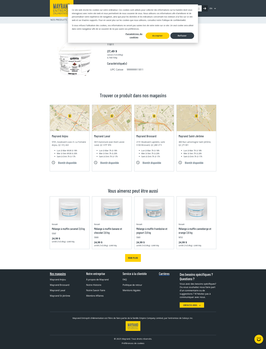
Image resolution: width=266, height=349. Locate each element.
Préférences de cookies (133, 343)
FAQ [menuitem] (125, 279)
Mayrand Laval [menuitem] (57, 290)
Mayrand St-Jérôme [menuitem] (60, 295)
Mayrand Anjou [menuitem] (58, 279)
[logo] (61, 8)
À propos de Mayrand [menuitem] (97, 279)
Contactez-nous (190, 305)
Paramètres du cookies (134, 36)
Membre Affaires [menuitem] (95, 295)
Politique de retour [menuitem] (132, 284)
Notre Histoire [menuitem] (93, 284)
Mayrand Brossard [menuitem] (59, 284)
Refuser (182, 35)
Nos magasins (58, 273)
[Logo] (133, 326)
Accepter (157, 35)
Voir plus (133, 258)
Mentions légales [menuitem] (131, 290)
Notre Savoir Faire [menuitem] (95, 290)
